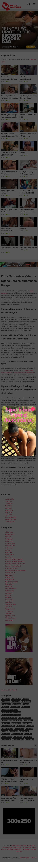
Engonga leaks (10, 543)
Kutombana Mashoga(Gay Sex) (15, 570)
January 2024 (9, 522)
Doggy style (9, 539)
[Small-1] (19, 651)
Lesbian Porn (9, 577)
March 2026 (9, 510)
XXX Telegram (25, 849)
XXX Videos (9, 620)
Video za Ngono (10, 618)
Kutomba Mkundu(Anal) (13, 566)
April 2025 (8, 515)
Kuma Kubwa (9, 555)
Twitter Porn (9, 613)
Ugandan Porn (10, 616)
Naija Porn (8, 586)
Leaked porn (9, 575)
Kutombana (17, 849)
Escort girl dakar (21, 845)
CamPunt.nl (13, 690)
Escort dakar (31, 845)
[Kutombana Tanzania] (11, 7)
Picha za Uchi (9, 591)
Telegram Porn (10, 609)
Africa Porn (9, 532)
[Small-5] (19, 685)
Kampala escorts (7, 847)
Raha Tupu (8, 597)
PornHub (8, 595)
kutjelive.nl (4, 690)
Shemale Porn (9, 600)
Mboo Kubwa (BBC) (11, 582)
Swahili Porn (9, 602)
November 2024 (10, 519)
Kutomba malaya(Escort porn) (15, 564)
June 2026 (8, 503)
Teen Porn (8, 607)
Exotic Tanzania (24, 857)
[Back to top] (34, 857)
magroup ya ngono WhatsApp (24, 372)
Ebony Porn (9, 541)
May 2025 (8, 512)
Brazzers (8, 536)
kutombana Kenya (11, 568)
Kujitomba (8, 552)
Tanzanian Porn (10, 604)
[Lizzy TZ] (19, 431)
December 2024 (10, 517)
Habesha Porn (10, 546)
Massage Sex (9, 579)
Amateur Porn (9, 534)
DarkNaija (10, 849)
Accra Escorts (26, 847)
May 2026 (8, 506)
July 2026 (8, 501)
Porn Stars (8, 593)
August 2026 (9, 499)
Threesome (9, 611)
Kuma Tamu (9, 557)
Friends (13, 845)
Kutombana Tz (10, 573)
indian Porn (9, 548)
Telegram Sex (17, 847)
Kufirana (8, 550)
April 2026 (8, 508)
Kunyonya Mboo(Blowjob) (13, 559)
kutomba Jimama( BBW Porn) (15, 561)
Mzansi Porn (9, 584)
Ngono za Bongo (10, 588)
